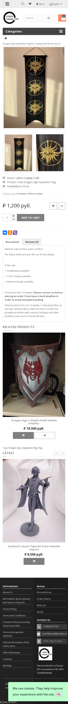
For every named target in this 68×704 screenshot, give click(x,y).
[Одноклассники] (10, 232)
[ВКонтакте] (5, 232)
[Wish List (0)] (30, 4)
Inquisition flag (29, 447)
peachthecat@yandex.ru (54, 633)
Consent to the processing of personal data (16, 624)
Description (12, 241)
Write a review (35, 193)
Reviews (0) (31, 241)
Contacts (7, 659)
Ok (59, 694)
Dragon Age (15, 447)
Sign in (41, 3)
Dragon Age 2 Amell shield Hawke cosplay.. (34, 421)
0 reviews (21, 193)
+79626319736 (50, 626)
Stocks (40, 611)
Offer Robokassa (11, 652)
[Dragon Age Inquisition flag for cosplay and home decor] (18, 153)
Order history (44, 598)
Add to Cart (30, 217)
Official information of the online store (16, 644)
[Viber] (15, 232)
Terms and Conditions (14, 615)
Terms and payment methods (13, 634)
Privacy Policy (10, 609)
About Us (7, 592)
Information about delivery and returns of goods (16, 600)
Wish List (41, 605)
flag (40, 447)
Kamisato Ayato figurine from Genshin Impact (34, 547)
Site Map (7, 665)
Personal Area (44, 592)
